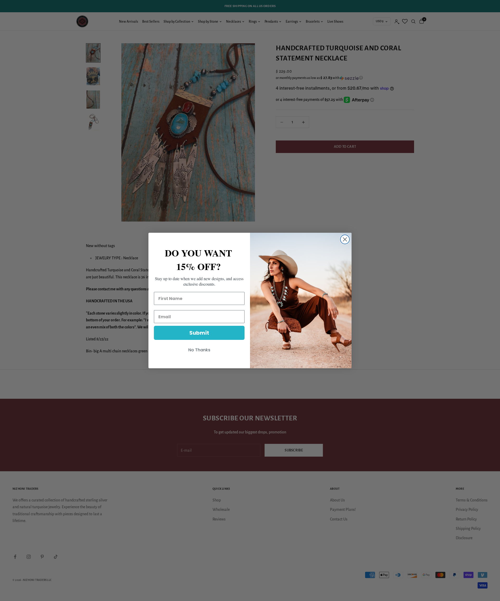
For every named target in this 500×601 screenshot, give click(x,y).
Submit (199, 332)
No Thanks (199, 350)
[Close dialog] (344, 239)
